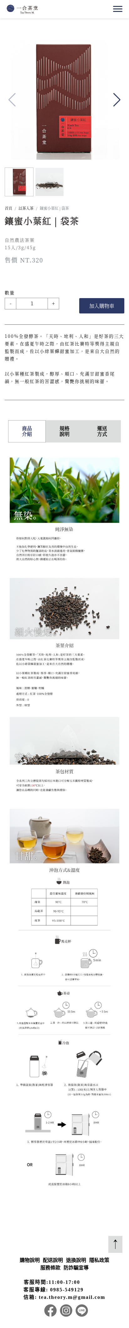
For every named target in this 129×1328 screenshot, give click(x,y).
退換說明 (76, 1260)
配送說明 (53, 1260)
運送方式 (102, 431)
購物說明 (30, 1260)
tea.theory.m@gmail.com (72, 1297)
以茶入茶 (26, 208)
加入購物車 (101, 305)
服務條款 (50, 1267)
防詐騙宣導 (76, 1267)
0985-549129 (67, 1289)
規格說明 (64, 431)
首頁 (8, 208)
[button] (117, 100)
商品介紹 (27, 431)
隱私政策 (99, 1260)
